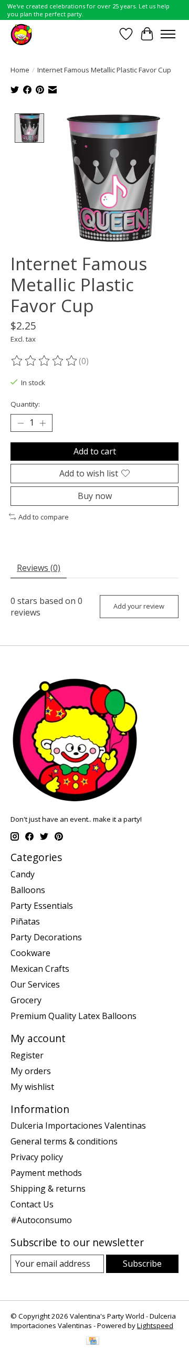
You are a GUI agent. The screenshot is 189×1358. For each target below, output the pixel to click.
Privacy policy (36, 1157)
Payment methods (46, 1173)
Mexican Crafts (39, 968)
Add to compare (43, 517)
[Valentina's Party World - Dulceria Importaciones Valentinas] (21, 34)
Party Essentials (41, 905)
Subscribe (142, 1263)
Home (19, 70)
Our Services (35, 984)
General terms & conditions (64, 1141)
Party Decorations (46, 937)
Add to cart (95, 451)
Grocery (25, 1000)
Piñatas (25, 921)
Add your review (138, 606)
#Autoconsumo (41, 1220)
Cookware (30, 953)
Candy (22, 874)
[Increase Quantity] (42, 423)
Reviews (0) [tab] (38, 568)
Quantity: (25, 404)
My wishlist (32, 1086)
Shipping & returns (48, 1188)
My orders (30, 1071)
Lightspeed (155, 1325)
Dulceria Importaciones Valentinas (78, 1125)
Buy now (95, 496)
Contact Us (32, 1204)
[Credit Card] (92, 1341)
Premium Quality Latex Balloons (73, 1016)
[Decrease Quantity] (20, 423)
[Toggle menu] (168, 34)
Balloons (27, 890)
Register (27, 1055)
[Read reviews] (44, 361)
